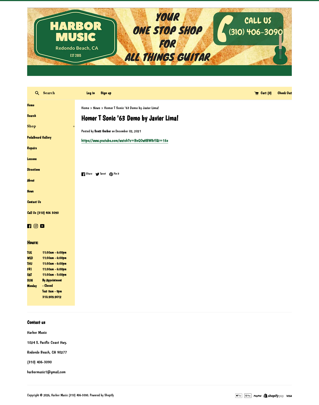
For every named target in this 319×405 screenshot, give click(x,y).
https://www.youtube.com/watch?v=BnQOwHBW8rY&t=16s (124, 140)
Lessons (32, 159)
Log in (91, 93)
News (30, 191)
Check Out (285, 93)
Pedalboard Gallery (39, 137)
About (31, 180)
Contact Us (34, 202)
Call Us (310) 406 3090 (43, 213)
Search (31, 116)
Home (30, 105)
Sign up (106, 93)
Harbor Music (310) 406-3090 (69, 395)
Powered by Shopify (102, 395)
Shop (51, 126)
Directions (33, 169)
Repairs (32, 148)
